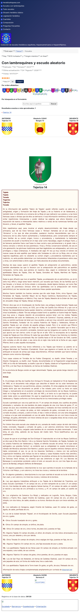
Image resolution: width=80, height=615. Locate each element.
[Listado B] (8, 90)
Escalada (6, 606)
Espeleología (28, 606)
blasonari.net (67, 570)
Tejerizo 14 (7, 112)
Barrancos (16, 606)
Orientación (41, 606)
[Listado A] (4, 90)
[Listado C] (11, 90)
